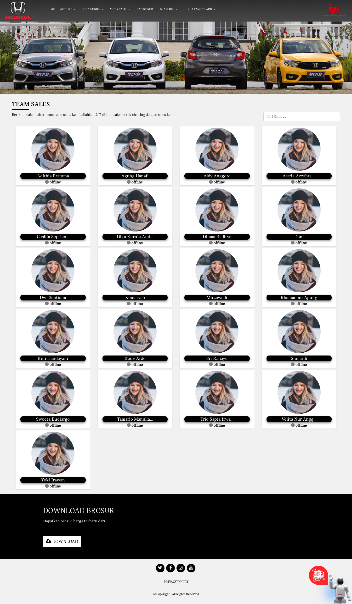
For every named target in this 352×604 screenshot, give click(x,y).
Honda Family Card (198, 9)
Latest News (146, 9)
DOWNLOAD (64, 541)
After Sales (118, 9)
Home (51, 9)
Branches (167, 9)
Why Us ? (65, 9)
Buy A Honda (91, 9)
